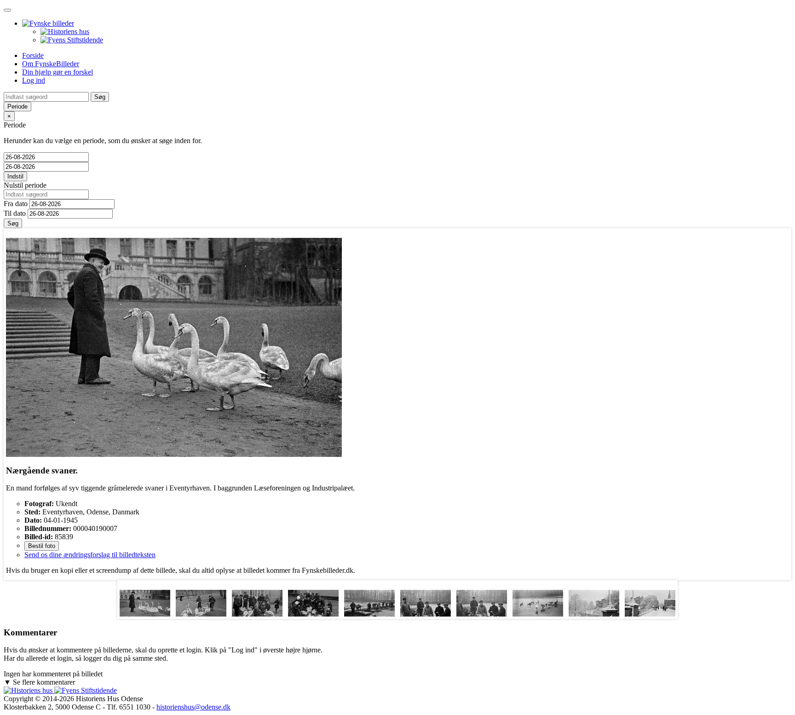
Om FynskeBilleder (50, 64)
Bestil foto (41, 545)
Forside (33, 55)
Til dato (15, 213)
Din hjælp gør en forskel (57, 72)
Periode (17, 106)
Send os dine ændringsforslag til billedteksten (90, 555)
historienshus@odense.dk (193, 707)
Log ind (33, 80)
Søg (12, 223)
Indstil (15, 176)
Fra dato (16, 204)
